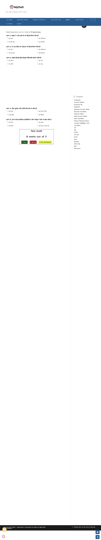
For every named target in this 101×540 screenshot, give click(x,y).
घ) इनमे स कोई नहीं (44, 126)
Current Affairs (79, 102)
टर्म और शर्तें (84, 527)
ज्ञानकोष (76, 132)
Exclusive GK (78, 105)
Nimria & (36, 527)
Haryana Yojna (78, 114)
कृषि (75, 130)
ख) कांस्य (41, 122)
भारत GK (76, 135)
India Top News (79, 118)
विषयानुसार (76, 142)
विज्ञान (75, 139)
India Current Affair (80, 116)
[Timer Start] (4, 529)
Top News (77, 125)
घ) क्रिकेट (41, 115)
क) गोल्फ (11, 111)
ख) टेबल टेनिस (42, 111)
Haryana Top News (80, 112)
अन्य (75, 128)
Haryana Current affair (81, 109)
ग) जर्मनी (11, 64)
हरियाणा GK (77, 144)
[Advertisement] (36, 84)
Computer (77, 100)
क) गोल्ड (11, 122)
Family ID (77, 107)
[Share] (98, 537)
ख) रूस (41, 60)
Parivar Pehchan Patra (81, 121)
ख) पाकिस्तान (42, 38)
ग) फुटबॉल (11, 115)
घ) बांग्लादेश (42, 42)
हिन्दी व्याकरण (77, 149)
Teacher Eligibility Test (81, 123)
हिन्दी (75, 146)
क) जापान (11, 60)
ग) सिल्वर (11, 126)
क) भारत (11, 38)
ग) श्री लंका (12, 42)
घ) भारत (41, 64)
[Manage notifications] (3, 536)
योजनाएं (76, 137)
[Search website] (93, 20)
